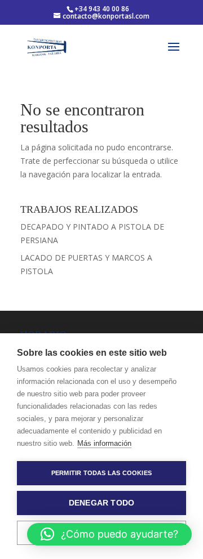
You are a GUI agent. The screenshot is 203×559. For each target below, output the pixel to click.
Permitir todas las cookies (101, 472)
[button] (109, 534)
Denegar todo (101, 503)
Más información (104, 443)
